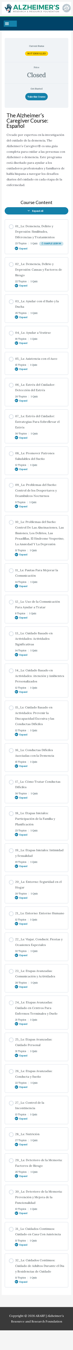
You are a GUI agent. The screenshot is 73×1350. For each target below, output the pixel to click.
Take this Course (36, 96)
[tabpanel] (37, 152)
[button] (7, 24)
